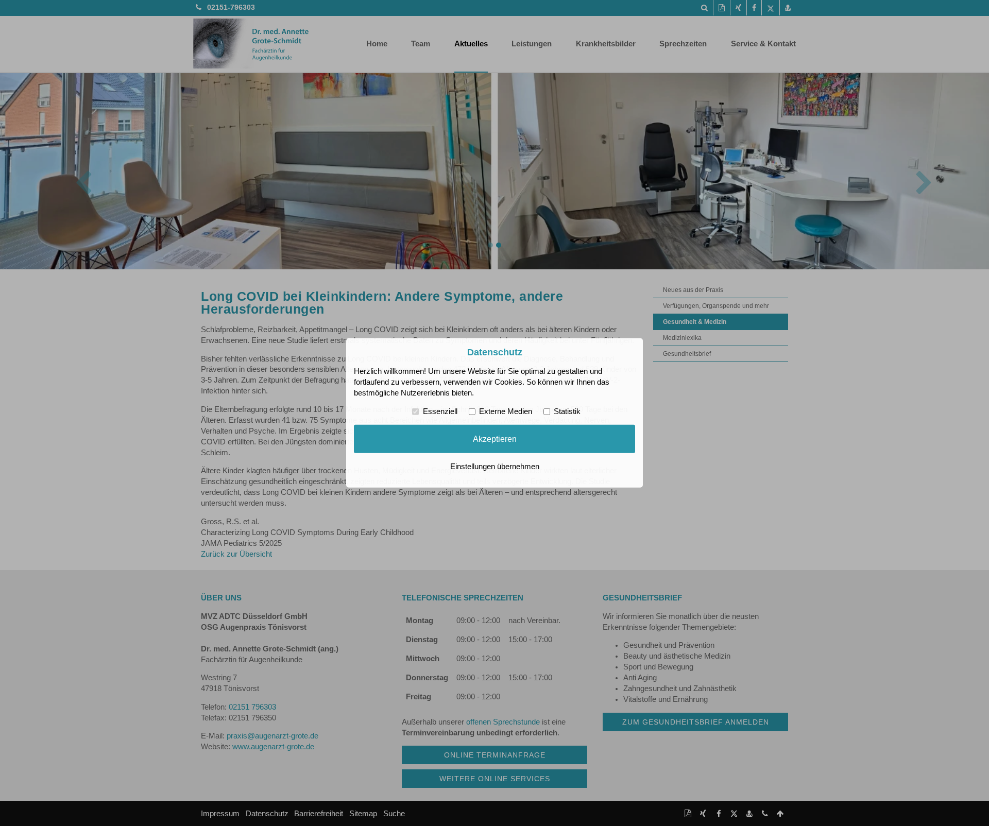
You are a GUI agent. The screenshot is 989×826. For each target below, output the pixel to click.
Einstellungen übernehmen (494, 466)
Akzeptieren (495, 438)
